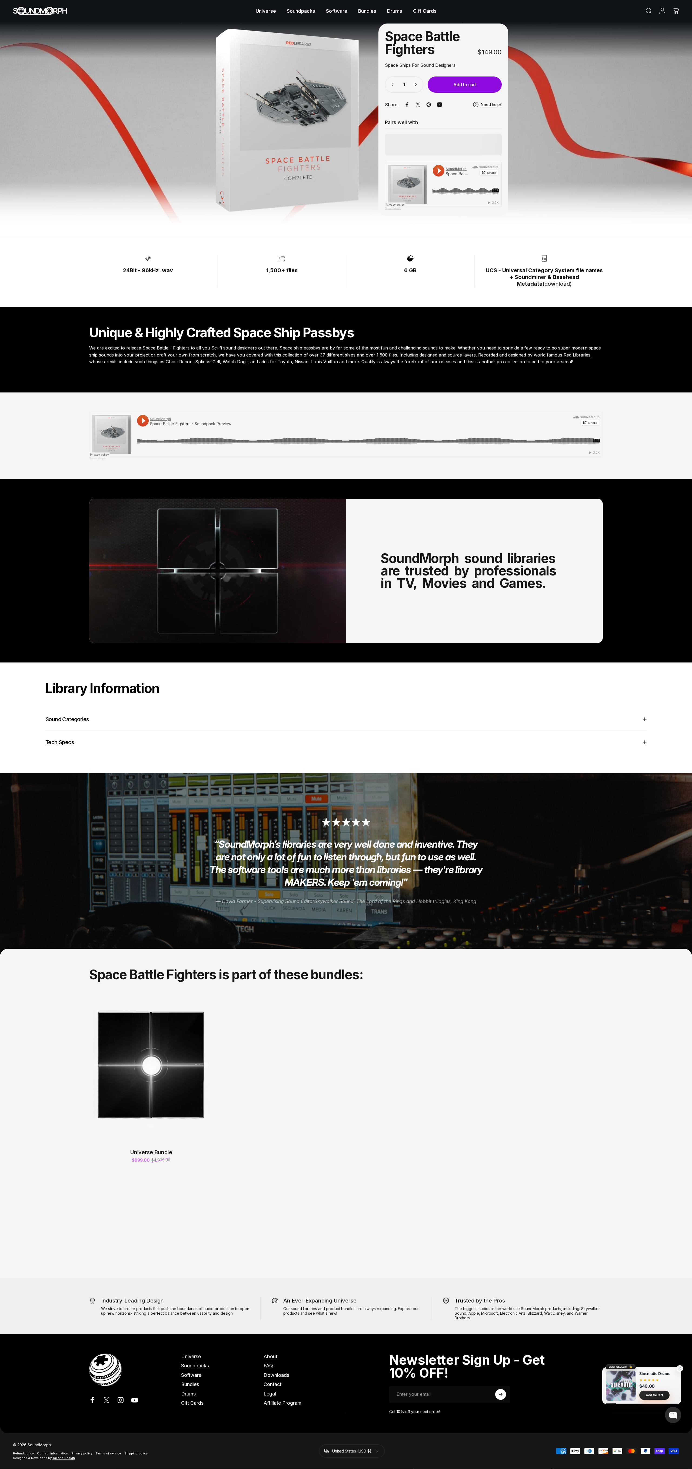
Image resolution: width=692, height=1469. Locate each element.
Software (191, 1375)
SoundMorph (393, 208)
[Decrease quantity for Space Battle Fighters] (391, 84)
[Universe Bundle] (151, 1074)
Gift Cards (192, 1403)
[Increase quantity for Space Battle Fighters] (417, 84)
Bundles (190, 1384)
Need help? (491, 104)
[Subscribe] (500, 1394)
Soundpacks (195, 1365)
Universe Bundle (151, 1152)
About (270, 1356)
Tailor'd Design (63, 1458)
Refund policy (23, 1453)
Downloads (276, 1375)
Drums (188, 1394)
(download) (544, 277)
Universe (191, 1356)
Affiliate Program (282, 1403)
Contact (272, 1384)
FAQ (268, 1365)
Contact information (52, 1453)
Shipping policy (136, 1453)
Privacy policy (81, 1453)
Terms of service (108, 1453)
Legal (270, 1394)
